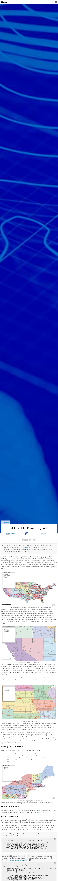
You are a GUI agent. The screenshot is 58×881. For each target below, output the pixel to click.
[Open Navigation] (56, 2)
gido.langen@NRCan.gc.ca (39, 812)
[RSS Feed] (34, 540)
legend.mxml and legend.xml (19, 860)
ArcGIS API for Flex (22, 547)
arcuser (5, 522)
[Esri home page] (4, 2)
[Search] (52, 2)
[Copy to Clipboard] (55, 839)
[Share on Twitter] (23, 540)
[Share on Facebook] (26, 540)
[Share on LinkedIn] (30, 540)
